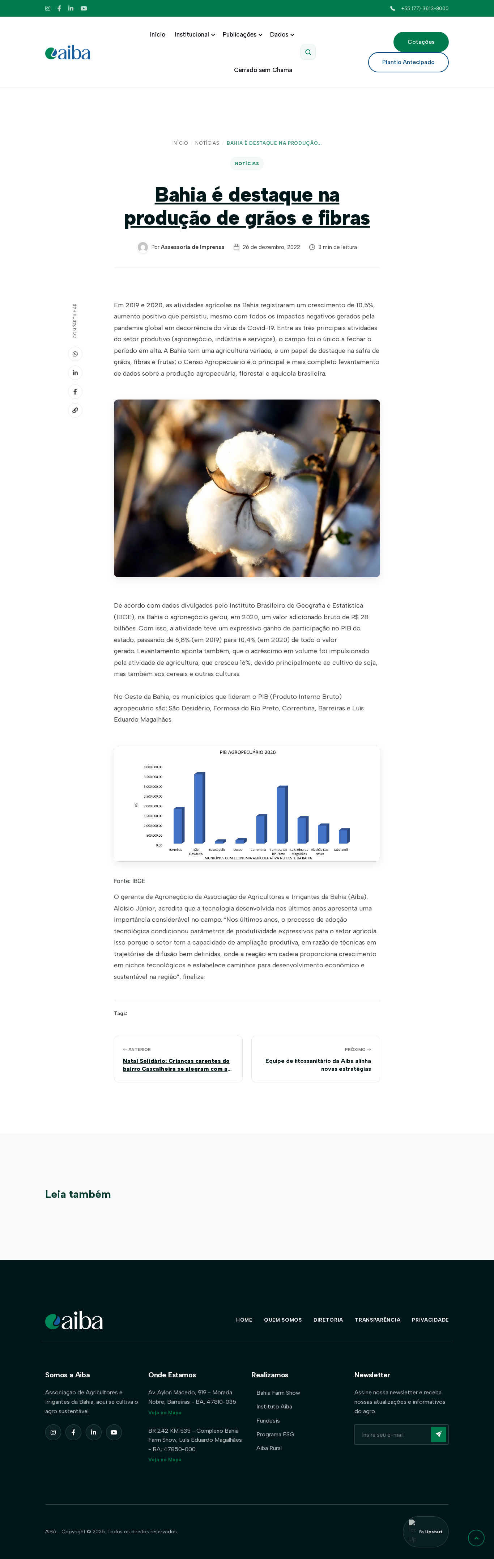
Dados (279, 34)
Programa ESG (275, 1434)
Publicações (239, 34)
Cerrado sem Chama (263, 69)
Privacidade (430, 1320)
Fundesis (268, 1420)
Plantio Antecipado (408, 62)
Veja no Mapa (165, 1413)
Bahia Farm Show (278, 1392)
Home (244, 1320)
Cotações (421, 41)
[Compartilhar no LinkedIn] (75, 373)
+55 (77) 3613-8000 (425, 8)
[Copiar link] (75, 410)
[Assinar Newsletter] (438, 1434)
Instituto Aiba (274, 1406)
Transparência (377, 1320)
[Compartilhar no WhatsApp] (75, 354)
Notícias (207, 143)
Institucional (192, 34)
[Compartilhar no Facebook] (75, 391)
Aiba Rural (269, 1448)
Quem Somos (283, 1320)
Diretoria (328, 1320)
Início (157, 34)
